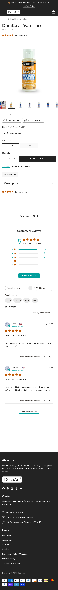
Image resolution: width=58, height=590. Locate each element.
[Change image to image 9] (20, 105)
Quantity (6, 153)
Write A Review (29, 275)
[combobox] (43, 312)
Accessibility (7, 540)
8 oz (29, 145)
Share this (11, 174)
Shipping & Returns (11, 563)
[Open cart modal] (53, 12)
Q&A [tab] (35, 216)
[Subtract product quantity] (4, 159)
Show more (10, 306)
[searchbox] (16, 288)
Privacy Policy (8, 558)
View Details (29, 6)
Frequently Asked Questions (15, 554)
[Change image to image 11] (39, 105)
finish (8, 300)
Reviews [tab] (24, 216)
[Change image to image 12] (48, 105)
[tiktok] (16, 489)
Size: (6, 140)
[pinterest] (7, 489)
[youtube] (20, 489)
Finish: (13, 127)
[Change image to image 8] (11, 105)
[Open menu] (3, 12)
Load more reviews (29, 411)
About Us (6, 535)
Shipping (6, 166)
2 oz (11, 145)
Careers (5, 544)
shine (26, 300)
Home (4, 19)
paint (35, 300)
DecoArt (21, 573)
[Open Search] (48, 12)
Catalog (5, 549)
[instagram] (12, 489)
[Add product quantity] (14, 159)
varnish (17, 300)
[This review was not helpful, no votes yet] (50, 356)
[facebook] (3, 489)
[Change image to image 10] (29, 105)
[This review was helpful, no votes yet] (45, 356)
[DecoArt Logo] (13, 12)
